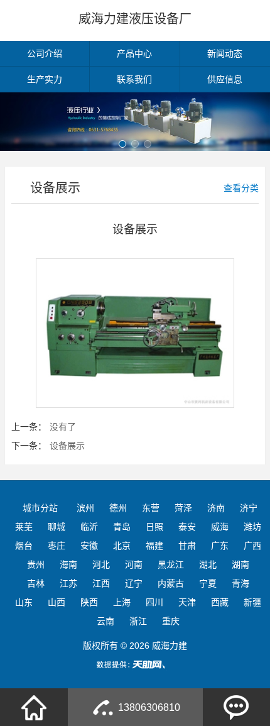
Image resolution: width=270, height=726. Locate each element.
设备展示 (67, 446)
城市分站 (40, 508)
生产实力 (44, 79)
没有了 (63, 427)
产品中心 (134, 53)
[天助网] (135, 664)
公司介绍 (44, 53)
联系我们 (134, 79)
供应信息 (224, 79)
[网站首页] (33, 707)
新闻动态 (224, 53)
